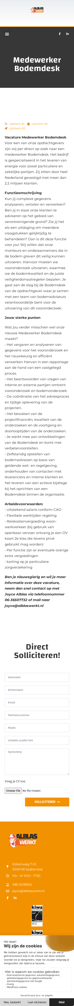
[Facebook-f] (59, 34)
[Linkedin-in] (67, 34)
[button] (7, 34)
